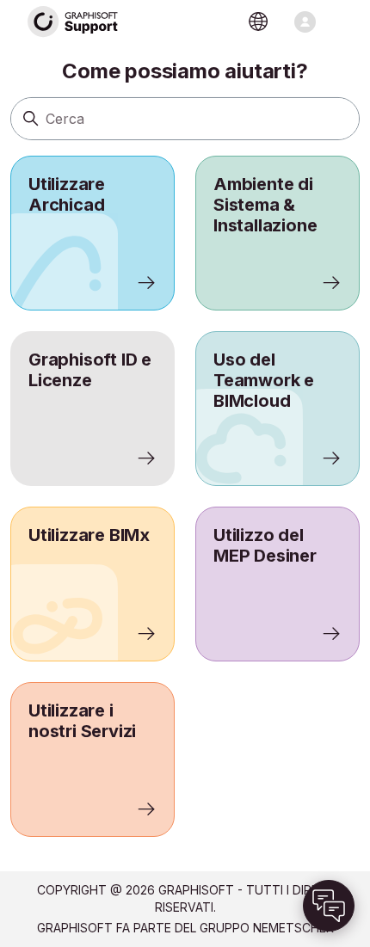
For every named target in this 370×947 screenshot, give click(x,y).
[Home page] (73, 22)
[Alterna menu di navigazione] (305, 22)
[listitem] (92, 233)
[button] (329, 906)
